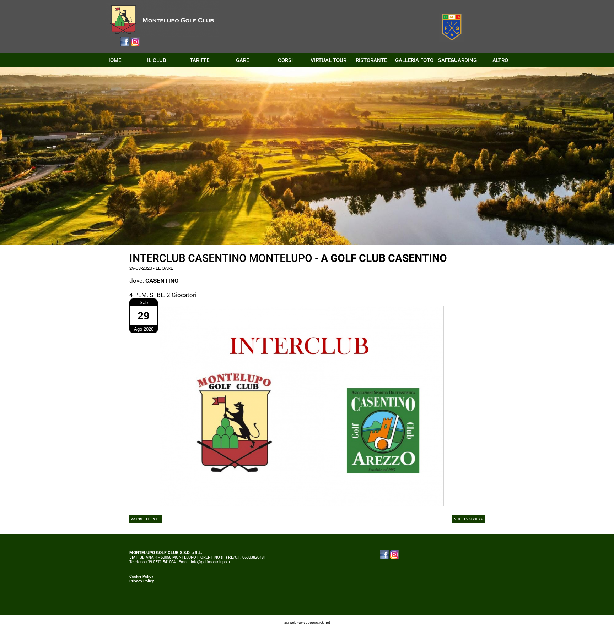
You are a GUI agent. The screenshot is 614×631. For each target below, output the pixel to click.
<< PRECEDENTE (145, 519)
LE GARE (164, 268)
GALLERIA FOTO (414, 60)
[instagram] (135, 41)
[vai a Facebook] (384, 554)
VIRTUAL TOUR (328, 60)
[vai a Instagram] (394, 554)
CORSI (285, 60)
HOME (113, 60)
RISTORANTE (371, 60)
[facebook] (124, 41)
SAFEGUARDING (457, 60)
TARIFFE (199, 60)
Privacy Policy (141, 581)
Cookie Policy (141, 576)
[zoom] (301, 405)
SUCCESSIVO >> (468, 519)
